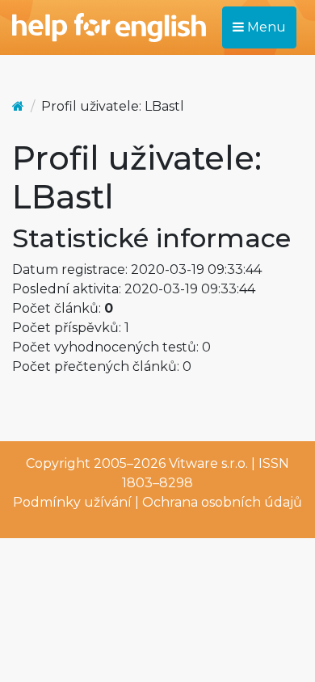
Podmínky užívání (72, 502)
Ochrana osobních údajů (222, 502)
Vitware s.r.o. (208, 463)
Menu (265, 27)
